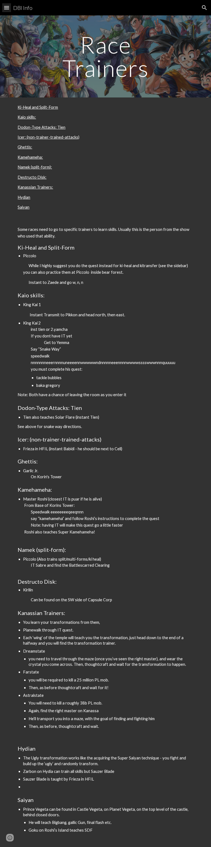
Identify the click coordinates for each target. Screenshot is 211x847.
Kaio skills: (27, 117)
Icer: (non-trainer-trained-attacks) (48, 137)
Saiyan (23, 207)
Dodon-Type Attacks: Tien (41, 127)
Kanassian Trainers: (35, 187)
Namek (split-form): (35, 167)
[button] (6, 7)
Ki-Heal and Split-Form (38, 107)
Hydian (24, 197)
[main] (105, 56)
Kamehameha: (30, 157)
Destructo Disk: (32, 177)
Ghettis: (25, 147)
